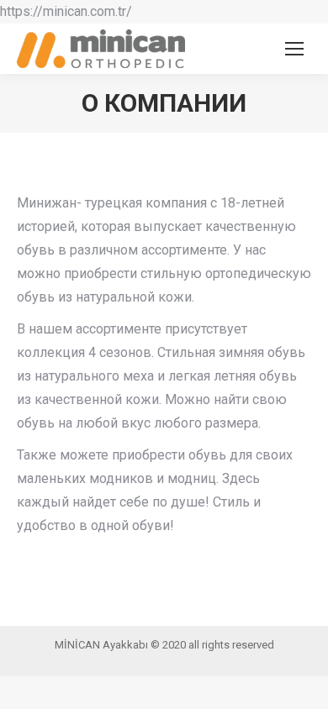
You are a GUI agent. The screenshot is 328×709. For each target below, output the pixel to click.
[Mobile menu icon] (294, 49)
